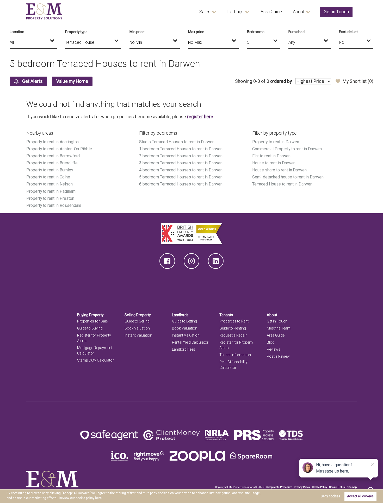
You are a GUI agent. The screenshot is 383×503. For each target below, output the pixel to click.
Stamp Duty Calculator (95, 360)
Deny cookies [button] (330, 496)
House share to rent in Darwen (279, 169)
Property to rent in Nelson (49, 184)
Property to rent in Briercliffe (52, 162)
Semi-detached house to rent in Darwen (288, 177)
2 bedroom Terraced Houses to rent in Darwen (181, 155)
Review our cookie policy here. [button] (80, 498)
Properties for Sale (92, 321)
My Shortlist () (358, 81)
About (299, 11)
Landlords (180, 315)
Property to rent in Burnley (49, 169)
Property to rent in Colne (48, 177)
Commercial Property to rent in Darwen (287, 148)
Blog (270, 342)
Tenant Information (235, 355)
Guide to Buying (90, 328)
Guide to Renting (232, 328)
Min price (137, 32)
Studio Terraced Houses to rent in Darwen (176, 141)
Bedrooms (256, 32)
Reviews (273, 349)
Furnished (296, 32)
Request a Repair (233, 335)
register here (200, 116)
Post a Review (278, 356)
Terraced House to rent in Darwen (282, 184)
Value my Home (72, 81)
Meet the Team (279, 328)
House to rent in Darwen (274, 162)
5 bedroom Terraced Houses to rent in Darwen (181, 177)
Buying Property (90, 315)
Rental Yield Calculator (190, 342)
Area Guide (271, 11)
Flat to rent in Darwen (271, 155)
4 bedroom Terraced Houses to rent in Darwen (181, 169)
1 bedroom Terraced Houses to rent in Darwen (181, 148)
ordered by (281, 81)
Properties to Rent (234, 321)
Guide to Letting (184, 321)
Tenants (226, 315)
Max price (196, 32)
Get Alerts (31, 81)
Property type (76, 32)
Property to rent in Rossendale (53, 205)
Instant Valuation (138, 335)
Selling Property (138, 315)
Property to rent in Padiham (51, 191)
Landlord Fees (183, 349)
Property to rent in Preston (50, 198)
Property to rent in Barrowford (53, 155)
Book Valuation (137, 328)
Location (17, 32)
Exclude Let (348, 32)
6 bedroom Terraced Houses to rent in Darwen (181, 184)
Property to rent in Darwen (275, 141)
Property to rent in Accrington (52, 141)
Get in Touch (336, 11)
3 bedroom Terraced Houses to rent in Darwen (181, 162)
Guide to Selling (137, 321)
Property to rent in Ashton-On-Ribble (59, 148)
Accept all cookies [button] (360, 496)
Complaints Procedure (279, 487)
